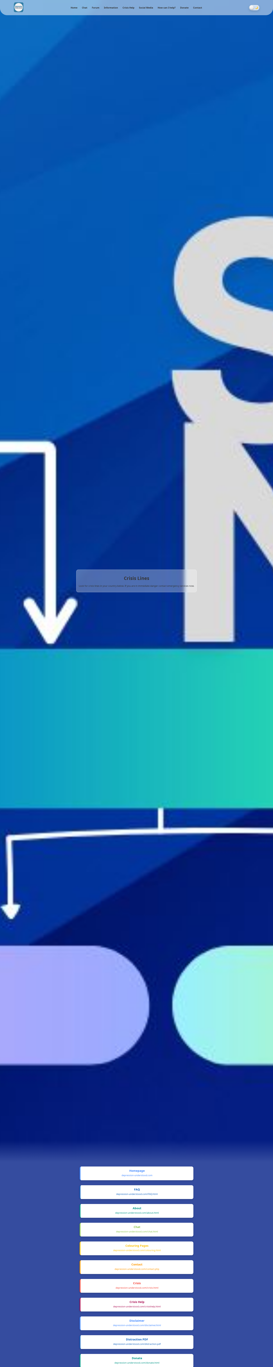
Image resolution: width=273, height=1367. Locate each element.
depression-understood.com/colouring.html (137, 1250)
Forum (95, 7)
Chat (84, 7)
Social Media (146, 7)
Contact (197, 7)
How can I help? (167, 7)
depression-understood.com (137, 1175)
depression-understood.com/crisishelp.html (137, 1306)
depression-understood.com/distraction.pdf (137, 1344)
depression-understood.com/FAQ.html (137, 1194)
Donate (184, 7)
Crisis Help (128, 7)
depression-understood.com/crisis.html (137, 1287)
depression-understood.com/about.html (137, 1212)
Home (74, 7)
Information (111, 7)
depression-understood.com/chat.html (137, 1231)
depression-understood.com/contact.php (137, 1269)
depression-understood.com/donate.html (136, 1362)
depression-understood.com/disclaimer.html (137, 1325)
